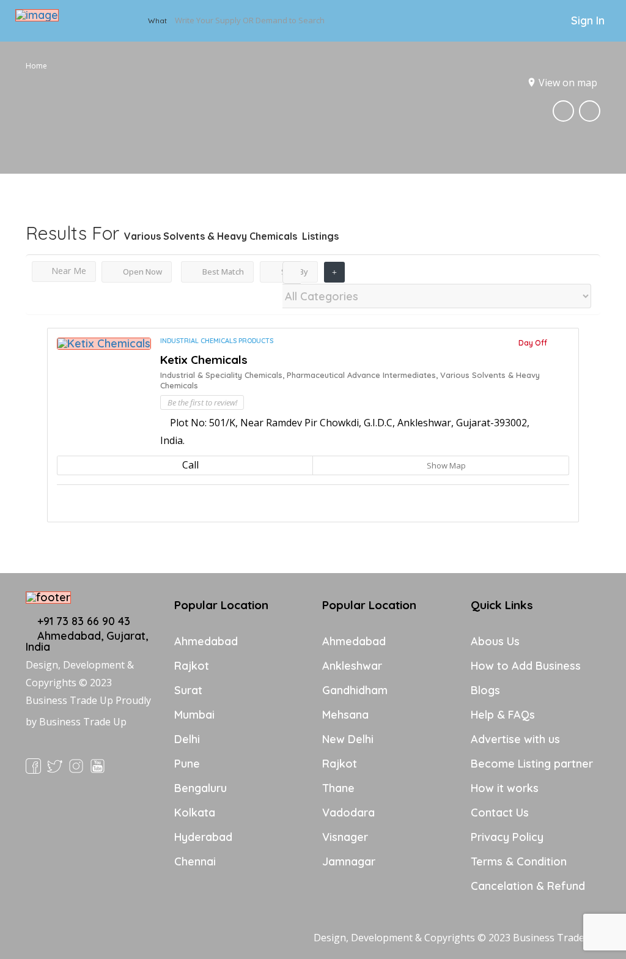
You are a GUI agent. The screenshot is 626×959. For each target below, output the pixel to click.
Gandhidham (355, 690)
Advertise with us (515, 739)
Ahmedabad (206, 641)
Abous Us (495, 641)
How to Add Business (526, 666)
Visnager (345, 837)
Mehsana (345, 715)
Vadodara (348, 812)
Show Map (445, 465)
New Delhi (348, 739)
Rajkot (191, 666)
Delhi (187, 739)
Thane (338, 788)
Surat (188, 690)
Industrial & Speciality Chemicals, (223, 375)
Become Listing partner (532, 764)
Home (36, 66)
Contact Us (500, 812)
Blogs (485, 690)
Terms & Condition (519, 861)
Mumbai (194, 715)
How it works (505, 788)
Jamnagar (348, 861)
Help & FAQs (503, 715)
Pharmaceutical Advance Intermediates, (363, 375)
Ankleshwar (352, 666)
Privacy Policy (507, 837)
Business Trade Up (83, 721)
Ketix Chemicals (204, 359)
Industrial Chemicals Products (216, 340)
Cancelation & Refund (528, 886)
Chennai (195, 861)
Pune (187, 764)
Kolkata (194, 812)
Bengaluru (200, 788)
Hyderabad (203, 837)
